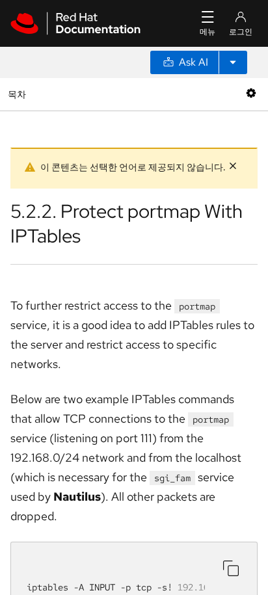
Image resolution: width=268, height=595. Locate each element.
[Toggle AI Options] (233, 62)
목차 (18, 94)
